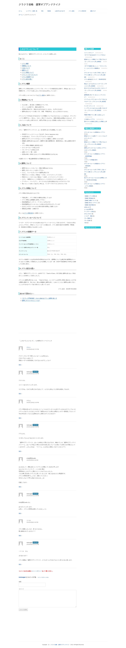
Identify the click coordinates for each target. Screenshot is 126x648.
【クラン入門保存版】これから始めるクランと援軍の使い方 (39, 298)
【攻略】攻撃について (90, 200)
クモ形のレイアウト (89, 119)
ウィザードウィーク (89, 106)
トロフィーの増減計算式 (90, 160)
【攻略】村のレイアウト (90, 202)
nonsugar (22, 577)
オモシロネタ (87, 213)
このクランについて (60, 11)
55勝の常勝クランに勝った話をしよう (94, 115)
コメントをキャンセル (43, 577)
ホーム (20, 11)
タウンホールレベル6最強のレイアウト (94, 132)
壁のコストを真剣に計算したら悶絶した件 (95, 121)
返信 (20, 364)
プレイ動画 (87, 218)
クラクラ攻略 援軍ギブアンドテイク (40, 4)
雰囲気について (26, 66)
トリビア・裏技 (88, 216)
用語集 (49, 11)
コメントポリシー (37, 571)
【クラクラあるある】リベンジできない (95, 55)
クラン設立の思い (27, 79)
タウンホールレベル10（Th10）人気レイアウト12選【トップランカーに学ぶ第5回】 (95, 75)
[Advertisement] (63, 31)
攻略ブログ (93, 11)
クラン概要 (25, 63)
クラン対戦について (28, 72)
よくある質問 (87, 209)
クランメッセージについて (30, 74)
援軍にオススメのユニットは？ (31, 300)
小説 (85, 222)
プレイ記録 (87, 220)
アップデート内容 (89, 211)
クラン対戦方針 (82, 11)
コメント (21, 589)
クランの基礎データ (28, 77)
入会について (26, 68)
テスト (29, 347)
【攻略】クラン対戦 (89, 196)
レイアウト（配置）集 (31, 11)
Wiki (42, 11)
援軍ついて (25, 70)
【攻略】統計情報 (89, 205)
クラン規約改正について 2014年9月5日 (95, 79)
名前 (20, 581)
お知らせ (86, 207)
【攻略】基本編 (88, 198)
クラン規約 (71, 11)
